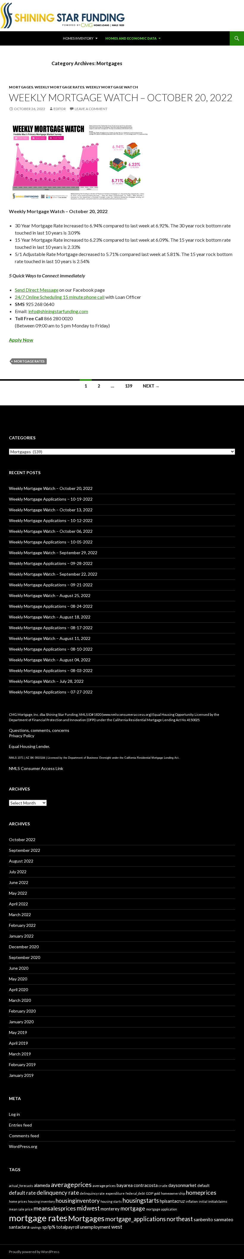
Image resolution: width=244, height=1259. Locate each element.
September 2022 (24, 850)
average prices (104, 1185)
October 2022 (22, 839)
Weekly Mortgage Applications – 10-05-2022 (51, 541)
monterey (110, 1208)
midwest (88, 1208)
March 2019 (20, 1053)
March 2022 (20, 914)
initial (203, 1201)
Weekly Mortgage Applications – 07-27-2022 (51, 691)
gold (157, 1193)
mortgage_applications (135, 1218)
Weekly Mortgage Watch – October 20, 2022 (120, 97)
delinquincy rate (92, 1193)
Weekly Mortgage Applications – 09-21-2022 (51, 584)
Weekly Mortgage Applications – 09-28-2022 (51, 563)
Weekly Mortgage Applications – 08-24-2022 (51, 606)
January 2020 (21, 1021)
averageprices (71, 1184)
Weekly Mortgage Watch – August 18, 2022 (49, 616)
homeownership (173, 1193)
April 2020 (18, 989)
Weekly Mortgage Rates (59, 87)
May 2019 (18, 1032)
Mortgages (21, 87)
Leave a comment (91, 109)
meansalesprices (55, 1208)
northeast (180, 1218)
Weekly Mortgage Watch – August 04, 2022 (49, 659)
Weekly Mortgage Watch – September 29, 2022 (53, 552)
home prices (18, 1201)
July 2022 (17, 871)
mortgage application (161, 1209)
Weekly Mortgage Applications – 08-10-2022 (51, 649)
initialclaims (217, 1201)
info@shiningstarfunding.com (58, 311)
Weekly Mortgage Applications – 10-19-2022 (51, 499)
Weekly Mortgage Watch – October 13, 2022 (51, 509)
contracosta (146, 1185)
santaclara (19, 1227)
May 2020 (18, 978)
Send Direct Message (36, 290)
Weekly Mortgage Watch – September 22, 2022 (53, 574)
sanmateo (223, 1219)
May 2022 (18, 893)
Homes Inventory (78, 38)
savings (35, 1227)
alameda (42, 1185)
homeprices (201, 1192)
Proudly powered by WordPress (34, 1251)
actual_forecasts (21, 1186)
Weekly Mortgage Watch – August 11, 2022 (49, 638)
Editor (60, 109)
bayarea (125, 1185)
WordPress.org (23, 1146)
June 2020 (18, 968)
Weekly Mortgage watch (112, 87)
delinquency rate (58, 1192)
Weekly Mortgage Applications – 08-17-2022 (51, 627)
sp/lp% (48, 1227)
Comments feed (24, 1135)
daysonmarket (182, 1185)
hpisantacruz (172, 1201)
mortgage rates (29, 361)
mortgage (133, 1208)
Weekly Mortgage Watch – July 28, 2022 (46, 681)
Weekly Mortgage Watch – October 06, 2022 (51, 531)
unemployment (95, 1227)
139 (128, 385)
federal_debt (135, 1193)
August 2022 (21, 860)
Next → (151, 385)
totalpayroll (67, 1227)
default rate (22, 1193)
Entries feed (20, 1124)
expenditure (115, 1193)
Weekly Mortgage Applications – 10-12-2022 (51, 520)
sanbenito (203, 1219)
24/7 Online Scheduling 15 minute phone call (59, 297)
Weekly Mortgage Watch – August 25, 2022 (49, 595)
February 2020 (22, 1010)
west (116, 1227)
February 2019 (22, 1064)
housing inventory (41, 1201)
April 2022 (18, 903)
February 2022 (22, 925)
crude (163, 1186)
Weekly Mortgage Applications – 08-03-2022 (51, 670)
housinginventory (78, 1200)
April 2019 (18, 1043)
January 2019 (21, 1075)
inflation (192, 1201)
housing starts (111, 1201)
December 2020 (24, 946)
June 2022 (18, 882)
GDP (149, 1193)
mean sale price (21, 1209)
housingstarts (141, 1200)
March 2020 (20, 1000)
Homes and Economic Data (131, 38)
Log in (14, 1114)
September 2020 (24, 957)
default (203, 1185)
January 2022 (21, 935)
